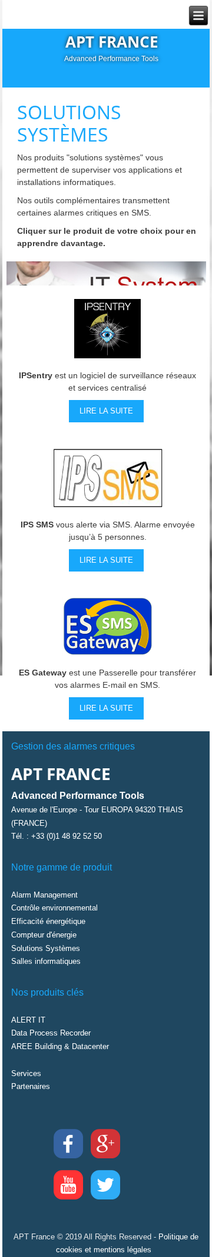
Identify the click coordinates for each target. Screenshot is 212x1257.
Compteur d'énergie (44, 934)
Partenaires (30, 1086)
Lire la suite (106, 410)
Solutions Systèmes (45, 948)
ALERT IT (28, 1020)
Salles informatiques (46, 961)
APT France (111, 41)
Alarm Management (44, 894)
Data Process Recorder (51, 1033)
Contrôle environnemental (54, 907)
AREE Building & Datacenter (60, 1046)
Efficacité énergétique (48, 921)
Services (26, 1073)
